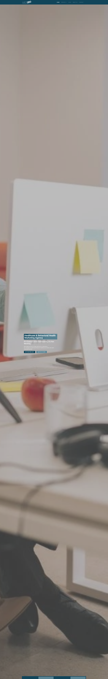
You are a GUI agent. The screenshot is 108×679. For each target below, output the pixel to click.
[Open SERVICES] (66, 2)
